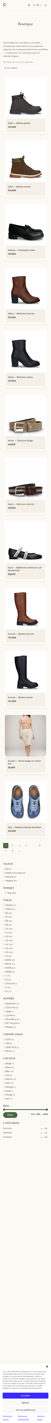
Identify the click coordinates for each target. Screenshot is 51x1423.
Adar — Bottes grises (19, 123)
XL (6, 991)
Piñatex (9, 1027)
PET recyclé (11, 1023)
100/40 (8, 905)
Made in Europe (13, 873)
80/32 (8, 960)
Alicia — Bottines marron (21, 313)
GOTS (8, 1039)
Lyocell (9, 1015)
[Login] (34, 5)
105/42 (8, 909)
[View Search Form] (29, 5)
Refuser (25, 1402)
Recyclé (9, 877)
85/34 (8, 964)
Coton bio (10, 1007)
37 (6, 917)
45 (6, 948)
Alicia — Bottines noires (20, 377)
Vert (7, 1098)
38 (6, 921)
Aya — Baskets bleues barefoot (24, 827)
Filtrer (10, 1115)
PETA (8, 1051)
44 (6, 944)
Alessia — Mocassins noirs (21, 250)
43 (6, 940)
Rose (8, 1091)
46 (6, 952)
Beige (8, 1063)
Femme (7, 1128)
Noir (7, 1083)
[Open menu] (45, 5)
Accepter (25, 1395)
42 (6, 936)
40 (6, 928)
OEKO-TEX (10, 1047)
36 (6, 913)
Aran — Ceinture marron (21, 504)
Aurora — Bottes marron (21, 634)
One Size (10, 983)
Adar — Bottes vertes (19, 186)
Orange (9, 1087)
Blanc (8, 1067)
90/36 (8, 968)
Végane (9, 880)
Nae (9, 893)
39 (6, 924)
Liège (8, 1011)
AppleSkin (10, 1003)
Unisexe (7, 1137)
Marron (9, 1079)
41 (6, 932)
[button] (47, 1366)
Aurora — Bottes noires (20, 697)
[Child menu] (41, 1128)
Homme (7, 1132)
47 (6, 956)
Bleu (7, 1071)
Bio (7, 869)
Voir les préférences (25, 1410)
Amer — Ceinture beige (20, 440)
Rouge (8, 1094)
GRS (7, 1043)
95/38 (8, 972)
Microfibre (10, 1019)
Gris (7, 1075)
